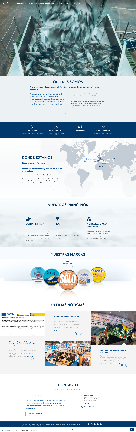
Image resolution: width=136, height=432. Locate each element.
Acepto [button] (131, 429)
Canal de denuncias (71, 424)
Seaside (95, 105)
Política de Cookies (50, 424)
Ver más (68, 114)
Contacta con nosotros (35, 413)
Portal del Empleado (33, 424)
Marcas (29, 3)
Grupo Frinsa (20, 3)
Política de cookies (6, 430)
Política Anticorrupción (61, 424)
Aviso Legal (41, 424)
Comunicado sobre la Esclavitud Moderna (35, 425)
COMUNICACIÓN (64, 3)
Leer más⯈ (30, 356)
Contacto (74, 3)
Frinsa (86, 105)
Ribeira (91, 105)
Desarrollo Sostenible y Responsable (45, 3)
